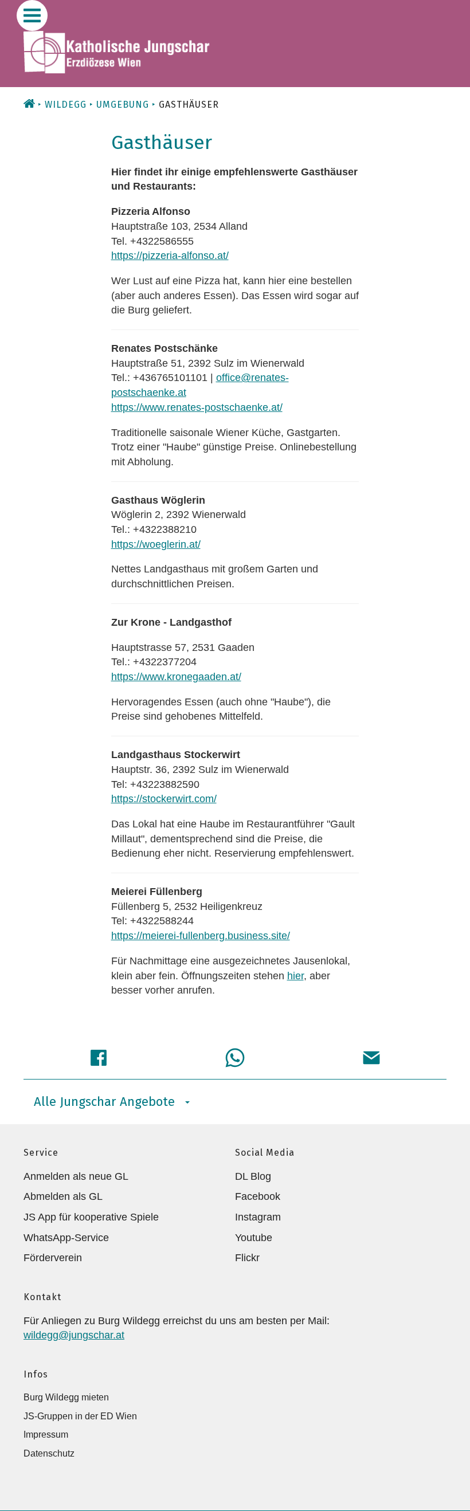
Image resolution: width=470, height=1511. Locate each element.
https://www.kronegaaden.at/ (176, 676)
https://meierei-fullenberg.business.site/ (200, 935)
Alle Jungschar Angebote (104, 1101)
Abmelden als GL (63, 1196)
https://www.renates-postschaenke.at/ (197, 407)
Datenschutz (49, 1453)
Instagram (258, 1217)
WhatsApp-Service (66, 1237)
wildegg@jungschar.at (73, 1335)
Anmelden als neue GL (75, 1176)
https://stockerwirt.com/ (164, 798)
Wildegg (66, 104)
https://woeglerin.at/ (156, 544)
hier (295, 976)
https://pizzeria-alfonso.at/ (170, 255)
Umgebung (122, 104)
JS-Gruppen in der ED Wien (80, 1416)
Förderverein (52, 1257)
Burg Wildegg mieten (66, 1397)
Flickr (247, 1257)
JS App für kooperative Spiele (91, 1217)
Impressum (45, 1434)
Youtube (253, 1237)
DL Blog (253, 1176)
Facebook (257, 1196)
